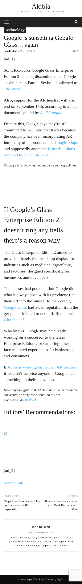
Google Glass (15, 307)
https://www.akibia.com (41, 532)
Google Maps (66, 142)
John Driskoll (10, 51)
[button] (6, 22)
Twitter (14, 399)
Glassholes (13, 319)
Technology (15, 29)
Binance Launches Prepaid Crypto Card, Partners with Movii (61, 505)
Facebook (30, 399)
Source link (13, 483)
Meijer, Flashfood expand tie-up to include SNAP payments (22, 505)
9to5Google (50, 112)
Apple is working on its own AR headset (41, 367)
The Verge (12, 89)
